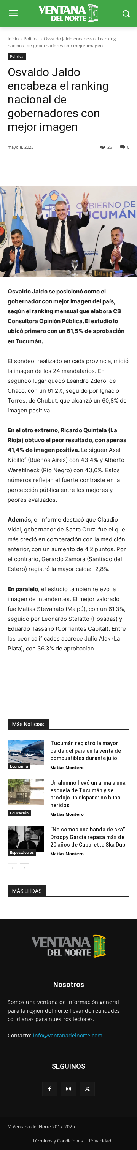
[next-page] (24, 868)
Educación (19, 812)
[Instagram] (68, 1089)
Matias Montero (67, 767)
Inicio (13, 38)
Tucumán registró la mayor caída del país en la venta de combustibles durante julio (85, 750)
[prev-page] (12, 868)
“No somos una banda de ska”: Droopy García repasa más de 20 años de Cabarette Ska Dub (88, 836)
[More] (94, 166)
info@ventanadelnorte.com (67, 1035)
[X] (87, 1089)
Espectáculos (22, 852)
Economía (19, 766)
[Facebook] (49, 1089)
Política (31, 38)
